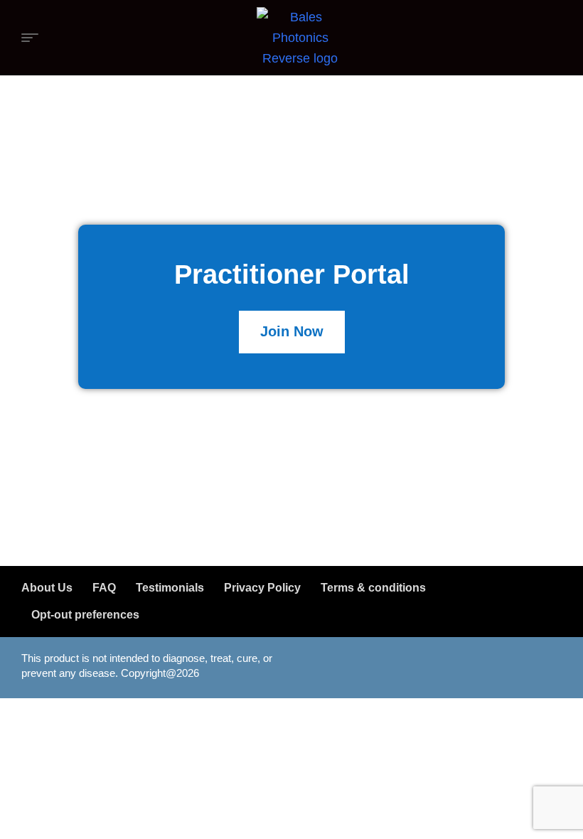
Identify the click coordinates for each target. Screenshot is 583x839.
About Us (47, 588)
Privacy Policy (262, 588)
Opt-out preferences (85, 615)
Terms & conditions (373, 588)
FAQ (104, 588)
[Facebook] (458, 665)
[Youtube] (544, 665)
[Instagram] (501, 665)
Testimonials (170, 588)
